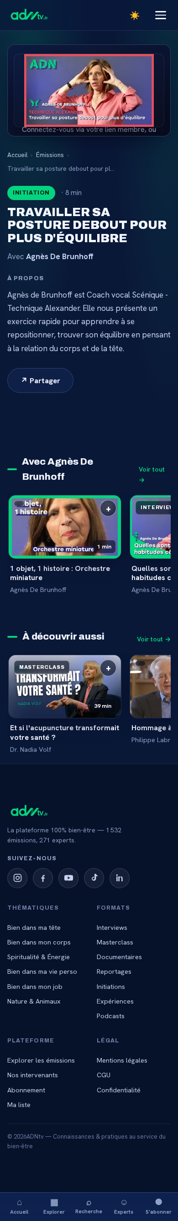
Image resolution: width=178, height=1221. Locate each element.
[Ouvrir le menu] (161, 15)
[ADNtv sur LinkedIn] (120, 878)
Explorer (54, 1205)
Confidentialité (119, 1089)
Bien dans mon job (35, 986)
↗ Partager (40, 380)
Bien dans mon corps (39, 942)
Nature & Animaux (34, 1001)
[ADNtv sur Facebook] (43, 878)
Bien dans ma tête (34, 927)
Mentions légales (122, 1060)
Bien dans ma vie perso (42, 971)
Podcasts (111, 1015)
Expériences (115, 1001)
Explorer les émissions (41, 1060)
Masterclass (115, 942)
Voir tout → (152, 474)
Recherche (88, 1205)
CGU (103, 1074)
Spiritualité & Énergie (38, 956)
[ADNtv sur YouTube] (68, 878)
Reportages (114, 971)
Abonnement (26, 1089)
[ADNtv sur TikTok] (94, 878)
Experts (123, 1205)
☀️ (135, 15)
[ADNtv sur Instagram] (17, 878)
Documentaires (119, 956)
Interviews (112, 927)
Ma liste (19, 1104)
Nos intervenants (32, 1074)
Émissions (50, 155)
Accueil (19, 1205)
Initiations (111, 986)
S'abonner (159, 1205)
